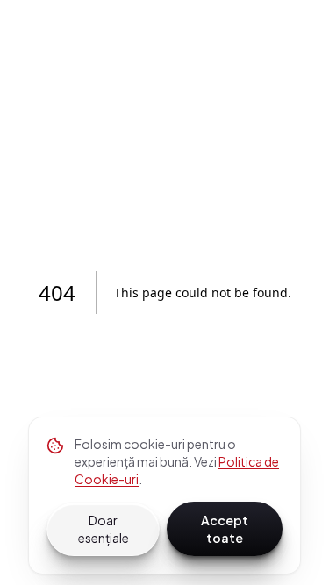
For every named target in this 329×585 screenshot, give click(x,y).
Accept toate (224, 529)
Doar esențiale (103, 529)
